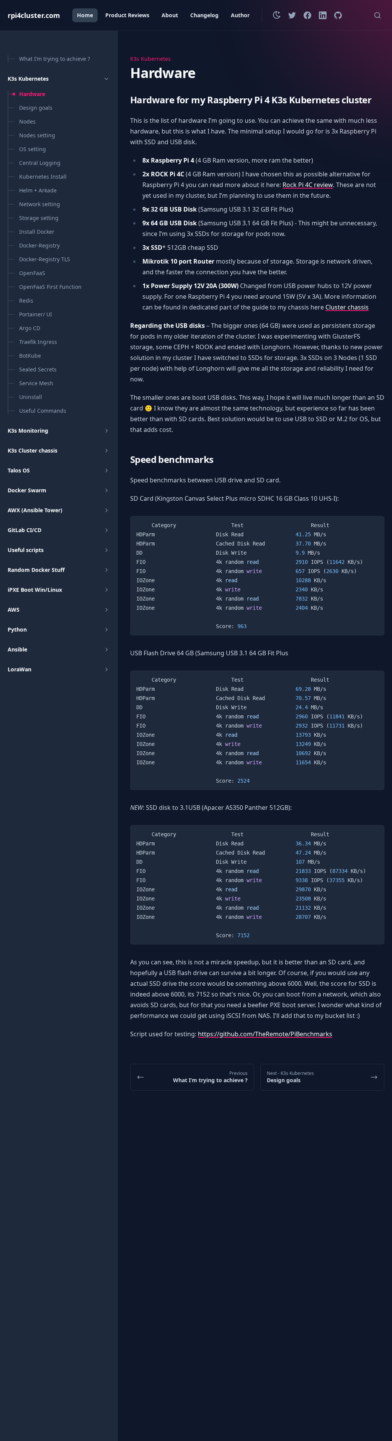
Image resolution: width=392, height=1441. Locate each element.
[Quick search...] (377, 15)
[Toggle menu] (106, 79)
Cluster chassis (347, 307)
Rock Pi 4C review (308, 185)
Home (85, 15)
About (170, 15)
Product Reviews (127, 15)
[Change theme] (277, 15)
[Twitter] (292, 15)
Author (240, 15)
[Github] (338, 15)
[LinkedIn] (323, 15)
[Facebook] (307, 15)
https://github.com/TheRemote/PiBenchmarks (265, 1034)
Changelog (204, 15)
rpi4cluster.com (34, 15)
